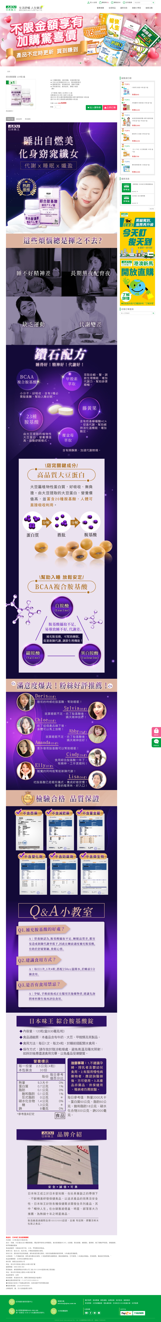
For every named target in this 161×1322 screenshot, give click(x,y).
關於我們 (88, 1300)
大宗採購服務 (63, 1311)
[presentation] (2, 39)
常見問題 (88, 1303)
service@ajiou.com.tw (67, 1303)
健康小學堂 (136, 8)
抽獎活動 (149, 8)
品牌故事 (111, 1300)
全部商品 (112, 8)
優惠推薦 (100, 8)
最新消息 (123, 8)
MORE (152, 209)
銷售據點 (103, 1300)
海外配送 (119, 1300)
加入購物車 (95, 107)
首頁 (8, 71)
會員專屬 (96, 1300)
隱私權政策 (108, 1303)
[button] (79, 63)
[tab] (10, 119)
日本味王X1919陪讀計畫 (121, 1303)
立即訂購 (111, 107)
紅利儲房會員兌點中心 (24, 1302)
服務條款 (127, 1300)
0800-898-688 (33, 1310)
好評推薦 (135, 1303)
